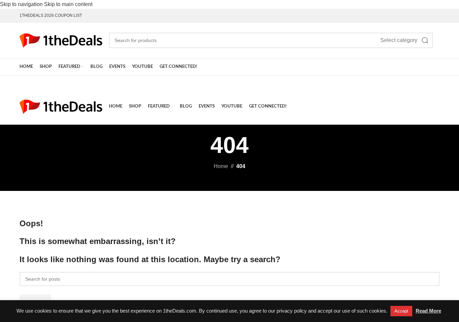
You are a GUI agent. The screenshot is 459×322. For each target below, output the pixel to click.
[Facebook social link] (407, 15)
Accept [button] (401, 311)
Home (221, 166)
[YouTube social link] (421, 15)
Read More (428, 311)
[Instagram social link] (414, 15)
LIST (77, 15)
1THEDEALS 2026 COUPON (46, 15)
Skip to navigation (22, 4)
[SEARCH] (425, 40)
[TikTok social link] (428, 15)
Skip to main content (68, 4)
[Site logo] (60, 40)
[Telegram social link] (436, 15)
